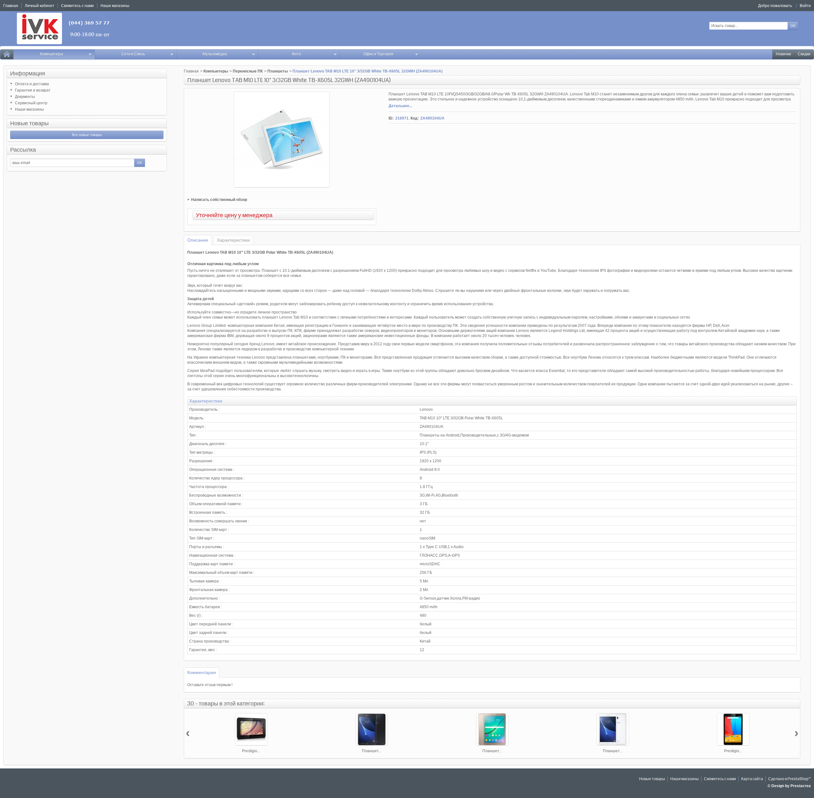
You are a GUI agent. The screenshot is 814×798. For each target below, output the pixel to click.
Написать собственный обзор (219, 199)
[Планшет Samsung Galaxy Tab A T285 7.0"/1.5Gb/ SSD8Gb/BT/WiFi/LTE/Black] (372, 729)
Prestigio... (251, 751)
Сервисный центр (31, 103)
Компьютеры (51, 54)
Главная (191, 71)
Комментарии (201, 672)
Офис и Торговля (378, 54)
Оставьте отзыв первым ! (209, 685)
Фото (296, 54)
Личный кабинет (39, 5)
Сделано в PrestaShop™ (789, 779)
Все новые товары (87, 135)
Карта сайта (752, 779)
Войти (805, 5)
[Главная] (6, 54)
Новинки (783, 54)
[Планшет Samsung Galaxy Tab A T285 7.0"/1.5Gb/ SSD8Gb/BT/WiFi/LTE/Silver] (492, 729)
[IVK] (64, 28)
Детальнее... (400, 106)
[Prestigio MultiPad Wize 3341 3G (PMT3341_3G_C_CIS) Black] (733, 729)
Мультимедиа (215, 54)
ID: (391, 118)
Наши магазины (29, 109)
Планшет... (371, 751)
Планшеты (277, 71)
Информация (27, 73)
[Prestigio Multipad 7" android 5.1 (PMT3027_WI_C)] (251, 729)
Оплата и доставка (32, 84)
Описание (197, 240)
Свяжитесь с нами (720, 779)
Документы (25, 96)
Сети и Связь (133, 54)
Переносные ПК (248, 71)
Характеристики (233, 240)
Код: (414, 118)
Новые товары (29, 123)
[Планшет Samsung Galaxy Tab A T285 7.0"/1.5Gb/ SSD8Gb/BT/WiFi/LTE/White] (613, 729)
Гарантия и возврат (33, 90)
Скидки (804, 54)
